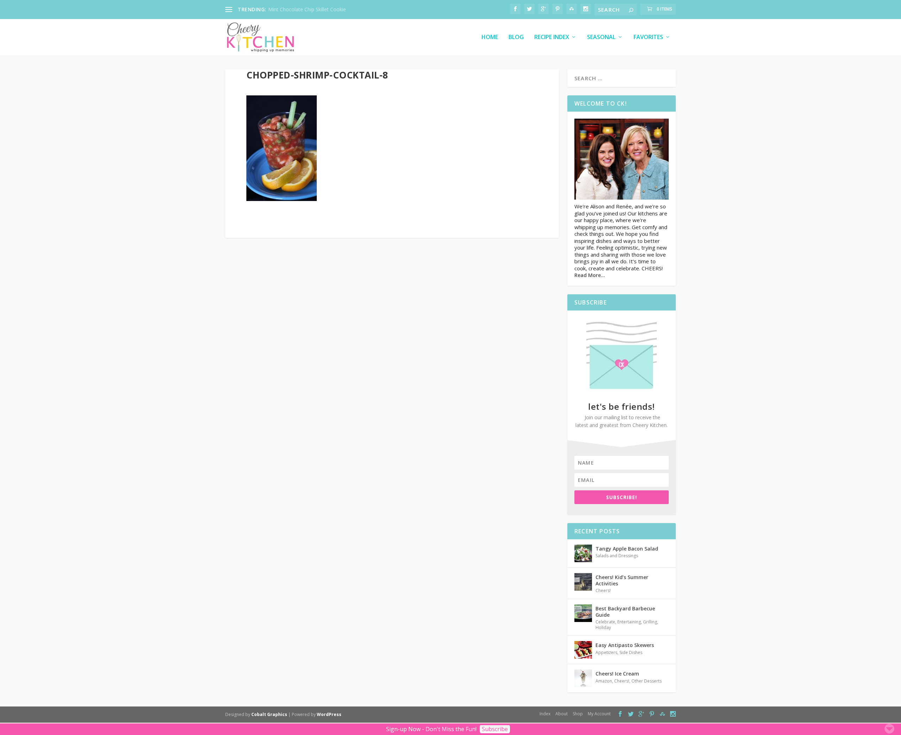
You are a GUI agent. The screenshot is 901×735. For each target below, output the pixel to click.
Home (489, 37)
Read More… (589, 275)
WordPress (329, 714)
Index (545, 714)
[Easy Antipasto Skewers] (583, 650)
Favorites (648, 37)
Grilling (650, 622)
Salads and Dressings (617, 556)
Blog (516, 37)
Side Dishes (630, 652)
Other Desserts (646, 681)
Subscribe (495, 729)
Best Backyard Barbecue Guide (625, 611)
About (561, 714)
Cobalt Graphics (269, 714)
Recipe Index (551, 37)
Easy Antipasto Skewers (625, 645)
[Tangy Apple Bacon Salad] (583, 553)
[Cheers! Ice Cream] (583, 678)
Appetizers (606, 652)
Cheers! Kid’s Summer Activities (622, 580)
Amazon (604, 681)
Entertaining (629, 622)
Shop (578, 714)
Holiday (603, 627)
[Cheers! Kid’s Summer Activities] (583, 582)
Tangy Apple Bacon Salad (627, 548)
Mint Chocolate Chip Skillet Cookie (307, 9)
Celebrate (605, 622)
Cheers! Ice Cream (617, 673)
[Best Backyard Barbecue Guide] (583, 613)
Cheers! (603, 590)
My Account (599, 714)
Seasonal (601, 37)
